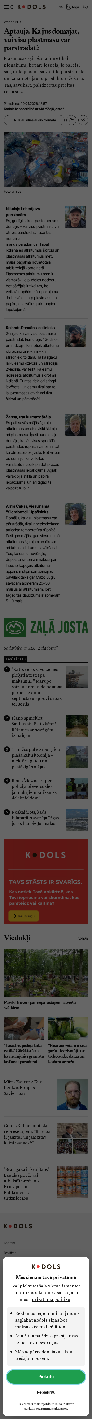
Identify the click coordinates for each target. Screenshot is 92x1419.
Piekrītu (46, 1376)
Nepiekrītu (46, 1392)
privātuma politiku (51, 1299)
